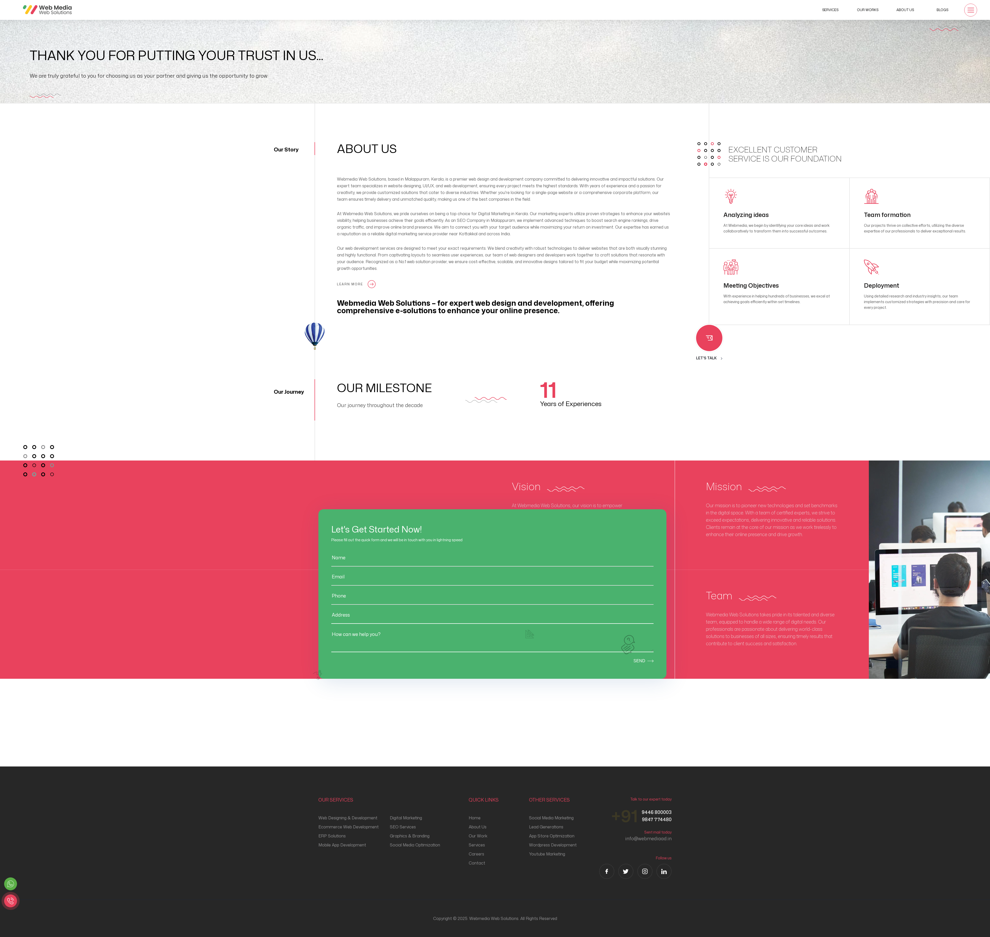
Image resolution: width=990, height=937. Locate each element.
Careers (476, 854)
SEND (639, 661)
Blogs (942, 9)
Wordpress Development (553, 845)
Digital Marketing (406, 818)
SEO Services (403, 827)
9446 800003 (657, 812)
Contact (477, 863)
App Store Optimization (551, 836)
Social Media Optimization (415, 845)
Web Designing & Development (347, 818)
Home (475, 818)
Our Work (478, 836)
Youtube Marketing (547, 854)
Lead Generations (546, 827)
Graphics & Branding (410, 836)
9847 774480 (657, 819)
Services (830, 9)
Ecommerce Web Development (348, 827)
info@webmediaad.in (648, 838)
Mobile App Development (342, 845)
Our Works (867, 9)
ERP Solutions (332, 836)
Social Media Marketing (551, 818)
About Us (905, 9)
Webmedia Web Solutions (367, 213)
